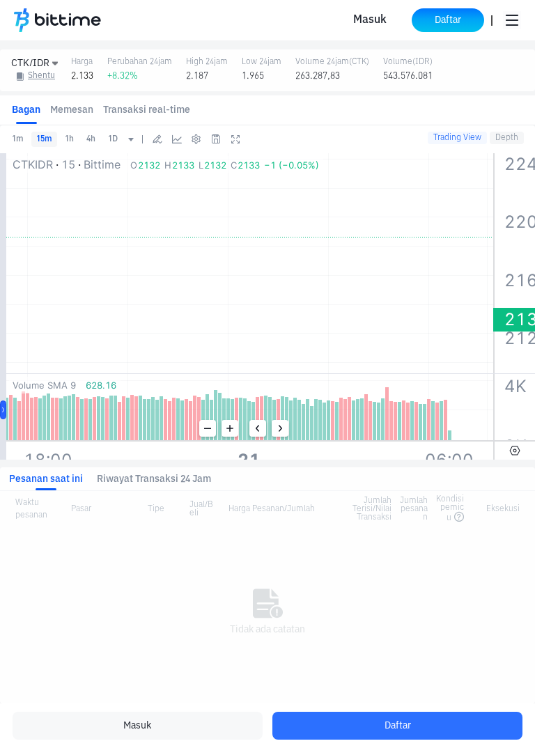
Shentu (41, 76)
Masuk (370, 20)
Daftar (398, 726)
